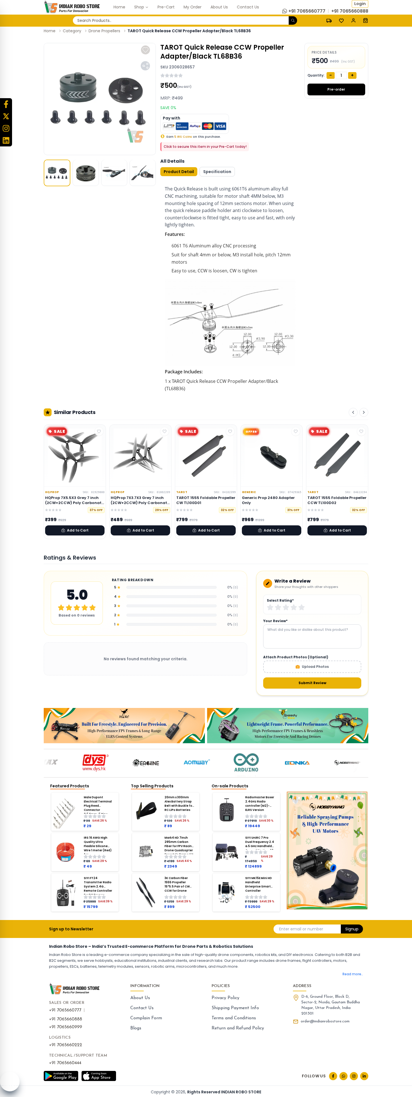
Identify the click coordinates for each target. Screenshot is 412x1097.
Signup (351, 929)
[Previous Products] (353, 412)
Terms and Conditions (234, 1018)
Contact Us (142, 1008)
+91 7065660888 (65, 1019)
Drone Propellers (104, 31)
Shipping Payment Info (235, 1008)
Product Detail (179, 171)
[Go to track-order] (329, 21)
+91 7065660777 (65, 1010)
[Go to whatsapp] (343, 1076)
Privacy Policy (225, 998)
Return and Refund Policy (238, 1028)
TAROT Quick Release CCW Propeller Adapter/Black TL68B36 (189, 31)
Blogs (135, 1028)
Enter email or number (301, 929)
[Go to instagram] (354, 1076)
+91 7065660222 (65, 1045)
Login (360, 3)
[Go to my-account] (353, 21)
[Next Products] (363, 412)
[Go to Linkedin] (364, 1076)
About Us (140, 998)
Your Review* (275, 621)
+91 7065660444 (65, 1063)
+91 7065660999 (65, 1027)
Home (49, 31)
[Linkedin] (6, 140)
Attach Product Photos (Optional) (295, 657)
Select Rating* (280, 600)
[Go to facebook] (333, 1076)
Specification (217, 171)
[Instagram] (6, 128)
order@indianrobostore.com (325, 1021)
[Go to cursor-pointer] (365, 21)
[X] (6, 116)
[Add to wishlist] (145, 49)
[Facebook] (6, 104)
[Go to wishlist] (341, 21)
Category (72, 31)
